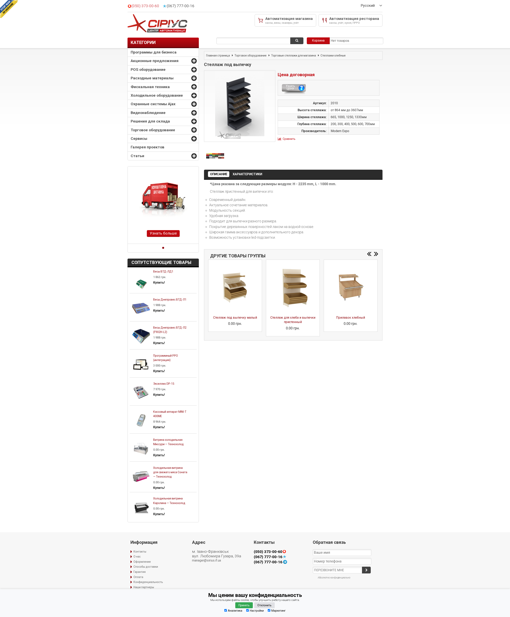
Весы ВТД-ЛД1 (163, 271)
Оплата (138, 577)
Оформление (142, 561)
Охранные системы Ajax (153, 104)
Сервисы (139, 138)
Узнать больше (163, 233)
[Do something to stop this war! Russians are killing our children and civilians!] (9, 9)
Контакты (139, 551)
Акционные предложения (154, 60)
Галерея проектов (147, 147)
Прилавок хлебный (350, 317)
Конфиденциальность (148, 582)
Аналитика (235, 610)
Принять (244, 605)
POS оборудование (148, 69)
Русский (368, 5)
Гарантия (139, 571)
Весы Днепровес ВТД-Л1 (169, 299)
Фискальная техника (150, 87)
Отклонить (264, 605)
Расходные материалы (152, 78)
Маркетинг (278, 610)
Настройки (257, 610)
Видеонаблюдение (148, 112)
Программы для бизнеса (154, 52)
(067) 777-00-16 (180, 6)
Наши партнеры (143, 587)
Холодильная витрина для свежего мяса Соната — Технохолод (170, 472)
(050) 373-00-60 (145, 6)
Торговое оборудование (153, 130)
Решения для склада (150, 121)
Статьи (137, 156)
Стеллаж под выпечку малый (235, 317)
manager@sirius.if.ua (206, 560)
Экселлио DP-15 (163, 383)
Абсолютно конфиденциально (334, 577)
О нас (137, 556)
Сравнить (289, 138)
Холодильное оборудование (157, 95)
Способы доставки (145, 566)
